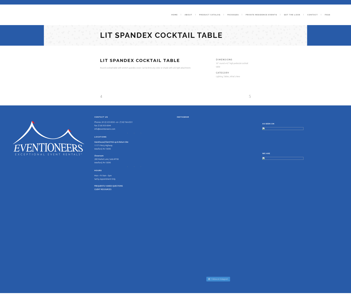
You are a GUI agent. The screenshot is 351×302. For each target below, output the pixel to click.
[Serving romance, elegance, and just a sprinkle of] (218, 167)
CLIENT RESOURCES (102, 189)
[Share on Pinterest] (224, 83)
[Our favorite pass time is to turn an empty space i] (245, 199)
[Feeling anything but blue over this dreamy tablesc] (218, 130)
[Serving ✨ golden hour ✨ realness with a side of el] (245, 136)
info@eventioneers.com (104, 129)
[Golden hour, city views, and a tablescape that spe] (190, 233)
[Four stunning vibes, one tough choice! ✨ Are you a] (218, 244)
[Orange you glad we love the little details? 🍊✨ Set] (190, 131)
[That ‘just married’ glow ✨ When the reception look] (190, 160)
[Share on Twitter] (221, 83)
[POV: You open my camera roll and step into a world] (218, 196)
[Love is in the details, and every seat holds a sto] (190, 194)
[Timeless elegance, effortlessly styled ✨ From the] (245, 161)
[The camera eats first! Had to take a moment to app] (245, 226)
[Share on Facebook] (217, 83)
